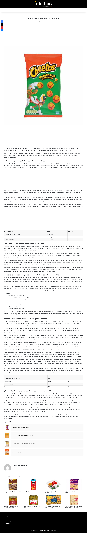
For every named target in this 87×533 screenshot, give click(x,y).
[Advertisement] (43, 34)
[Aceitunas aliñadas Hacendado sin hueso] (33, 500)
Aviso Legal (8, 514)
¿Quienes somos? (9, 519)
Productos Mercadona (41, 14)
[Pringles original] (33, 484)
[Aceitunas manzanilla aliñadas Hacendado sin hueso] (13, 500)
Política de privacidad (10, 521)
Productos (53, 10)
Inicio (24, 14)
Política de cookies (10, 516)
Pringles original (28, 491)
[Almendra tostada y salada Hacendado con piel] (13, 484)
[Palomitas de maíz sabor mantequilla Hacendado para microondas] (74, 500)
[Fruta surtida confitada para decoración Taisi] (54, 484)
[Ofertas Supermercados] (43, 4)
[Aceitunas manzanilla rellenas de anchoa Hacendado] (54, 500)
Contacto (8, 523)
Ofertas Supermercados (32, 10)
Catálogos (44, 10)
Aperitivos (48, 14)
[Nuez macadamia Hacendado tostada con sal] (74, 484)
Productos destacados (30, 14)
